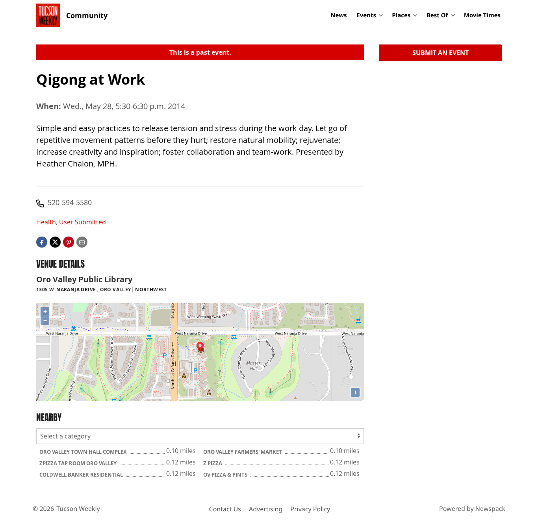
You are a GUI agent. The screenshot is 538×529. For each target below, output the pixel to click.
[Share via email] (81, 241)
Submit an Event (440, 52)
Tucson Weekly (78, 508)
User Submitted (82, 222)
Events (366, 15)
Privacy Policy (310, 509)
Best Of (437, 15)
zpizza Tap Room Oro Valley (78, 463)
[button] (68, 241)
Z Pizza (213, 463)
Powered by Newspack (472, 508)
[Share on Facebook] (41, 241)
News (338, 15)
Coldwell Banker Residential (81, 474)
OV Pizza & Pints (226, 474)
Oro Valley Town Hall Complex (83, 451)
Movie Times (482, 15)
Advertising (265, 509)
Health (46, 222)
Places (401, 15)
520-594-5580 (70, 202)
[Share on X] (55, 241)
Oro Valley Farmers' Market (243, 451)
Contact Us (225, 509)
